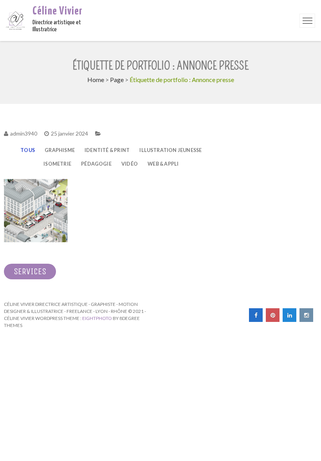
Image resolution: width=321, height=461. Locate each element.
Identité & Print (107, 150)
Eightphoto (97, 318)
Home (95, 79)
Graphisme (60, 150)
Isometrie (57, 164)
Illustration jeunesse (170, 150)
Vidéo (129, 164)
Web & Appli (163, 164)
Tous (27, 150)
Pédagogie (96, 164)
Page (117, 79)
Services (30, 271)
